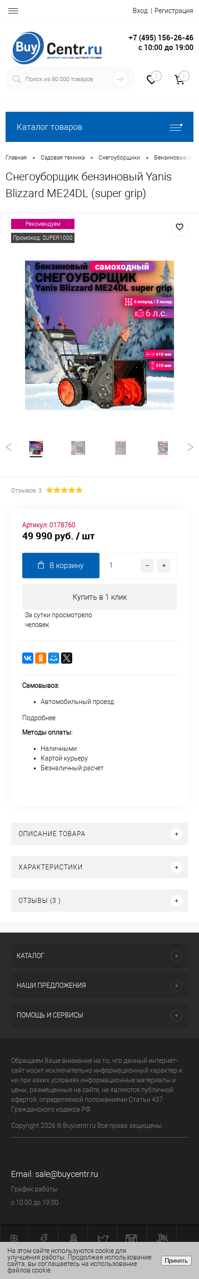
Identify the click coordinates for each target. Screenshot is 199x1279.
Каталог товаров (49, 127)
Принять (176, 1260)
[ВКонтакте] (27, 658)
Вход (140, 10)
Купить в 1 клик (100, 597)
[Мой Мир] (53, 658)
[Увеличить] (99, 335)
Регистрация (174, 10)
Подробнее (39, 718)
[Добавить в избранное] (179, 227)
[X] (66, 658)
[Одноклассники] (40, 658)
